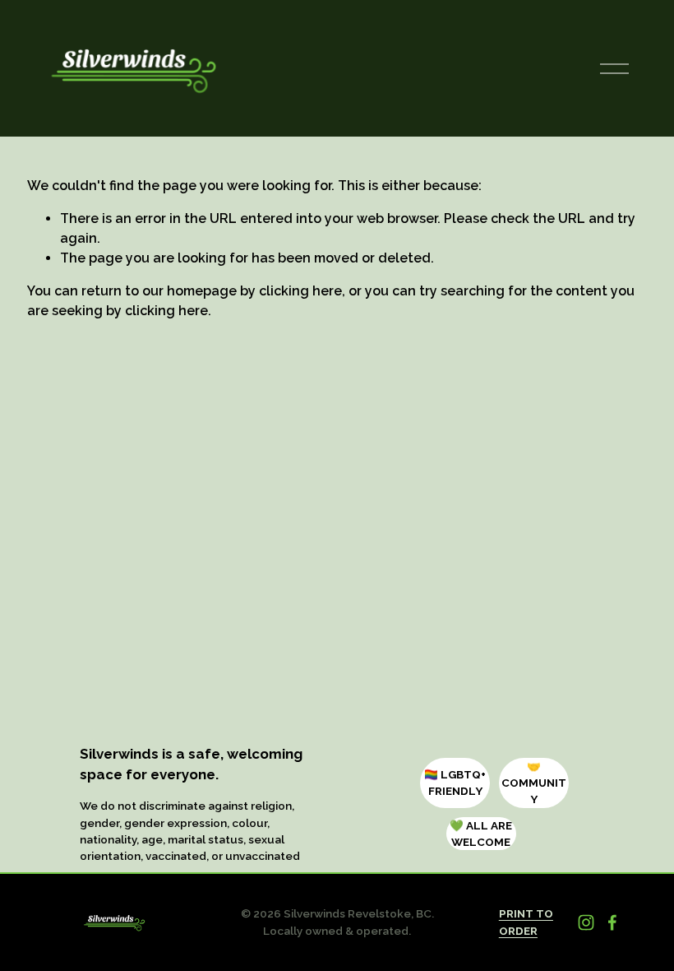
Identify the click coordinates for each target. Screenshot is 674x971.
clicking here (300, 291)
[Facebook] (612, 922)
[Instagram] (586, 922)
